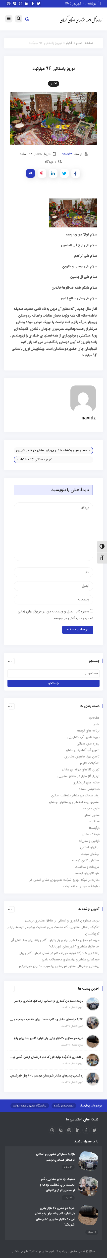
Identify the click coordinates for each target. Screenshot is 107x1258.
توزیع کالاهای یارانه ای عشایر (81, 769)
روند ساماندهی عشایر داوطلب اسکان (75, 795)
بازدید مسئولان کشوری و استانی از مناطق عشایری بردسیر (62, 920)
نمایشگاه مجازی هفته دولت (81, 886)
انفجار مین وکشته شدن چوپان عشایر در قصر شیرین (52, 450)
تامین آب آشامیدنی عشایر (83, 750)
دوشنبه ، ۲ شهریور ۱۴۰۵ (81, 3)
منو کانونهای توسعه (87, 873)
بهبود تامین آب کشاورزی (83, 737)
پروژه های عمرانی (88, 743)
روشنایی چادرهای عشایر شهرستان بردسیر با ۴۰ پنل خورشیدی (59, 966)
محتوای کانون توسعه (86, 860)
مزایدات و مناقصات (87, 867)
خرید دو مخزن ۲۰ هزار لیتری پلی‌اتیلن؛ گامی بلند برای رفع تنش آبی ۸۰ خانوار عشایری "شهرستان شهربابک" (46, 1038)
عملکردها (94, 821)
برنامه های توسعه (88, 730)
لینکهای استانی (90, 847)
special (94, 717)
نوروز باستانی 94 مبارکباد (35, 460)
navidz (67, 154)
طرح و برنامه (91, 808)
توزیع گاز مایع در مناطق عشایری (78, 776)
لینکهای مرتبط (90, 854)
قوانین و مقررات (89, 841)
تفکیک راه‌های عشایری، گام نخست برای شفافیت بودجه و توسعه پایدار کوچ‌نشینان (46, 1019)
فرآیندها (94, 828)
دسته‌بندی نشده (89, 789)
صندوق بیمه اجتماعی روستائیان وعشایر (74, 802)
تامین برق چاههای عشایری (82, 756)
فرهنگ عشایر (91, 834)
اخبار (69, 43)
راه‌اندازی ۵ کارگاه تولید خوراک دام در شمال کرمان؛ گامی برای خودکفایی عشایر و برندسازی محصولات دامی (46, 1057)
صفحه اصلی (84, 43)
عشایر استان (92, 815)
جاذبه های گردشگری (86, 782)
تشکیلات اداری (90, 763)
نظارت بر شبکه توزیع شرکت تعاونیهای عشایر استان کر (65, 880)
